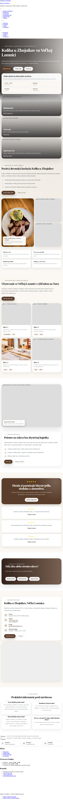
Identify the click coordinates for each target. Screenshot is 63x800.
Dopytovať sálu (34, 578)
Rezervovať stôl (7, 68)
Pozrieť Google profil (31, 499)
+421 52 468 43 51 (13, 621)
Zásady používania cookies (9, 796)
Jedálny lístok (6, 16)
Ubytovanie (6, 13)
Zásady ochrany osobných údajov (11, 798)
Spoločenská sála (7, 15)
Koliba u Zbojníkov (5, 3)
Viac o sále (8, 461)
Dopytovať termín (19, 461)
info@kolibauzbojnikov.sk (15, 626)
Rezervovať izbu (22, 578)
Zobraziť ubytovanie (8, 298)
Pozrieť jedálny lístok (8, 192)
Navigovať (20, 636)
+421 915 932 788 (13, 620)
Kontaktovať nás (10, 636)
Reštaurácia (6, 12)
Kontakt (5, 18)
